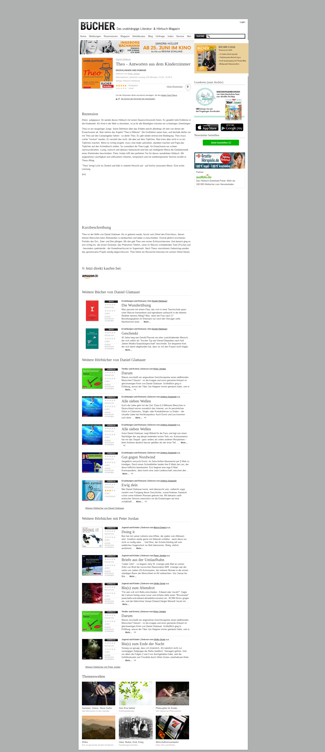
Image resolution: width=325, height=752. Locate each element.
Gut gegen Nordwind (138, 457)
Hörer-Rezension (175, 86)
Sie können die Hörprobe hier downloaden (138, 99)
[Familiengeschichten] (136, 738)
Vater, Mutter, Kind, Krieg (131, 742)
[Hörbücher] (203, 176)
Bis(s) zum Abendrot (138, 588)
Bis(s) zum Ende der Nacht (143, 644)
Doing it (128, 532)
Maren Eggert (160, 527)
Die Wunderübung (136, 305)
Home (83, 36)
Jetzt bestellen (220, 142)
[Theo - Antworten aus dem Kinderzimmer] (97, 87)
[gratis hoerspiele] (219, 159)
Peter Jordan (134, 74)
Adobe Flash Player (169, 95)
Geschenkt (130, 333)
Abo (189, 36)
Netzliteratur (138, 36)
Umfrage (160, 36)
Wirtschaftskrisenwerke (167, 742)
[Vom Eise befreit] (136, 704)
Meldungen (95, 36)
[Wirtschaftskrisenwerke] (173, 738)
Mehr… (147, 322)
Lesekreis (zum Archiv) (208, 82)
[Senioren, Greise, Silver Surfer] (99, 704)
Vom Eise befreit (127, 708)
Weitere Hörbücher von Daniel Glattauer (104, 508)
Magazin (125, 36)
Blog (150, 36)
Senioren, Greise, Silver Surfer (97, 708)
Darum (127, 373)
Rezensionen (111, 36)
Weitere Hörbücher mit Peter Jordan (102, 667)
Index (171, 36)
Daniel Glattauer (123, 59)
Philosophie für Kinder (166, 708)
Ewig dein (130, 485)
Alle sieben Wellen (136, 401)
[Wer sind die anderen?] (99, 738)
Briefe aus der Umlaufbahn (143, 560)
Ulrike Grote (159, 583)
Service (180, 36)
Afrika (85, 742)
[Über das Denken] (173, 704)
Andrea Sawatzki (168, 397)
